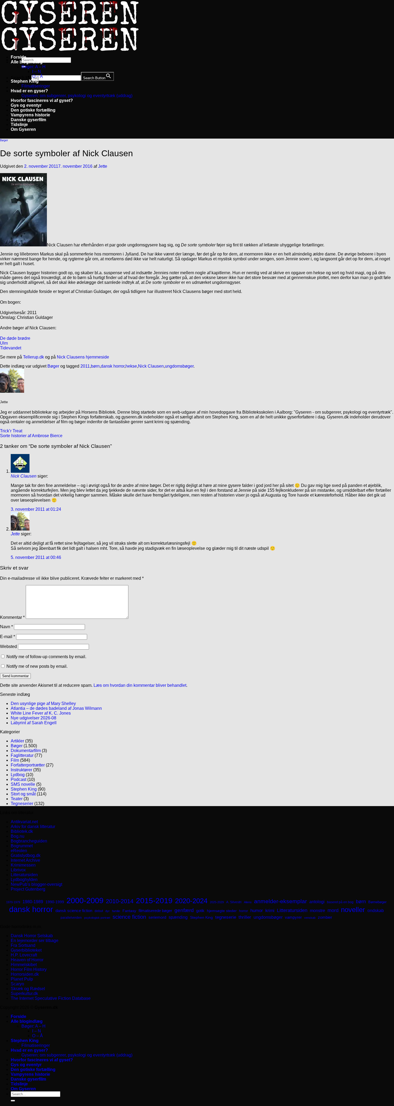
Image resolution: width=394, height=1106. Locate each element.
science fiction (129, 917)
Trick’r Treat (11, 431)
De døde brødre (15, 338)
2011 (85, 366)
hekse (131, 366)
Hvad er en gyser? (29, 91)
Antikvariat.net (24, 821)
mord (333, 910)
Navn (6, 626)
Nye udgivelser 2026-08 (33, 718)
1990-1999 (55, 902)
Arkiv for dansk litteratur (33, 826)
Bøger (4, 140)
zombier (325, 917)
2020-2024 (191, 901)
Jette (102, 166)
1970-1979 (13, 902)
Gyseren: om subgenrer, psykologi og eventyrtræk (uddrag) (76, 95)
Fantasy (129, 911)
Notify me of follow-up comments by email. (46, 656)
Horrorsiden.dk (25, 974)
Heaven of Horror (27, 960)
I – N (36, 71)
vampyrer (293, 917)
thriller (245, 917)
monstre (317, 910)
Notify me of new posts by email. (37, 666)
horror (243, 911)
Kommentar (12, 617)
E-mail (7, 636)
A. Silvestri (233, 902)
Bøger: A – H (33, 66)
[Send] (13, 1100)
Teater (17, 798)
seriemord (157, 917)
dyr (107, 911)
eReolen (19, 850)
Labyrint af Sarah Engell (34, 722)
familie (116, 911)
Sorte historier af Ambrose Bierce (31, 435)
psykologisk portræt (97, 917)
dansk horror (112, 366)
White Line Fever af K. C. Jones (41, 713)
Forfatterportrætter (28, 765)
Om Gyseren (23, 129)
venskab (309, 917)
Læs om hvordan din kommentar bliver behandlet (140, 685)
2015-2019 (154, 900)
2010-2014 (119, 901)
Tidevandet (10, 348)
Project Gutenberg (28, 889)
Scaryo (17, 984)
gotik (200, 911)
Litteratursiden (24, 874)
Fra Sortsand (23, 945)
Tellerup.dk (33, 357)
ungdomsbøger (179, 366)
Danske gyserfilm (28, 119)
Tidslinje (19, 124)
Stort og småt (23, 794)
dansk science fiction (73, 910)
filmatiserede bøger (155, 910)
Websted (8, 646)
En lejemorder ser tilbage (34, 940)
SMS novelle (23, 784)
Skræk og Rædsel (28, 988)
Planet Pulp (22, 979)
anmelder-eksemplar (280, 901)
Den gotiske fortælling (33, 110)
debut (99, 911)
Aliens (248, 902)
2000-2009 (84, 900)
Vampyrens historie (30, 115)
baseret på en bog (340, 902)
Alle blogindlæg (27, 62)
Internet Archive (25, 860)
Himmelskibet (24, 964)
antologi (317, 901)
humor (256, 910)
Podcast (18, 779)
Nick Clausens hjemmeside (83, 357)
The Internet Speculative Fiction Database (51, 998)
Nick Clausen (151, 366)
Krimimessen (23, 865)
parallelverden (71, 918)
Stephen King (25, 81)
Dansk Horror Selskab (32, 935)
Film (15, 760)
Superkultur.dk (24, 993)
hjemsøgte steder (222, 911)
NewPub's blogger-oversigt (36, 884)
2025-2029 (217, 902)
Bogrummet (22, 846)
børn (95, 366)
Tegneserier (22, 803)
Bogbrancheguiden (29, 841)
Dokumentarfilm (26, 750)
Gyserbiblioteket (26, 950)
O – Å (37, 76)
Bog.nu (17, 836)
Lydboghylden (24, 879)
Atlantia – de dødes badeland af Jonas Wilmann (56, 708)
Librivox (18, 870)
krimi (269, 910)
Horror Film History (29, 969)
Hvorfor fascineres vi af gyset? (42, 100)
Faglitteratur (22, 755)
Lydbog (18, 774)
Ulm (4, 343)
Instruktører (21, 770)
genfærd (184, 910)
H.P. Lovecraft (24, 955)
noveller (353, 909)
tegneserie (225, 917)
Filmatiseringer (35, 86)
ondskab (375, 910)
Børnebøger (377, 902)
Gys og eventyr (26, 105)
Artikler (17, 741)
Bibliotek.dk (22, 831)
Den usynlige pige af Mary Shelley (43, 703)
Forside (18, 57)
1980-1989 (33, 901)
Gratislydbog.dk (25, 855)
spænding (178, 917)
